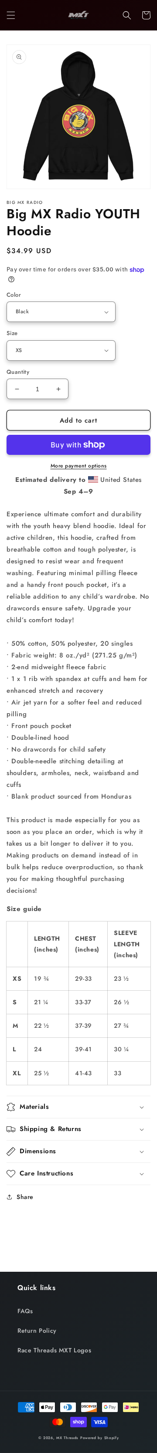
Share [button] (25, 1196)
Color (14, 295)
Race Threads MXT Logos (54, 1350)
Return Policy (37, 1330)
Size (12, 333)
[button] (10, 15)
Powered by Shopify (99, 1437)
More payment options (79, 466)
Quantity (18, 372)
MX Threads (67, 1437)
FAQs (25, 1311)
